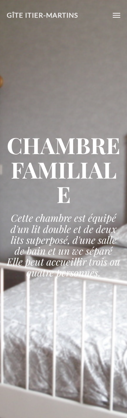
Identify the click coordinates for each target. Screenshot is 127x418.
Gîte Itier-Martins (42, 15)
